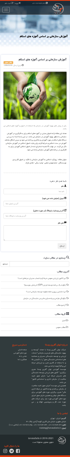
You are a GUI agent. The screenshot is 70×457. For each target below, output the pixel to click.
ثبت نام (8, 3)
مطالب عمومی (61, 327)
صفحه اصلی (22, 349)
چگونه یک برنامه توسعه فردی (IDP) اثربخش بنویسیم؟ (45, 285)
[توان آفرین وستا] (52, 8)
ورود (17, 3)
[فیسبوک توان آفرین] (18, 452)
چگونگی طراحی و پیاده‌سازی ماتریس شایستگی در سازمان (44, 298)
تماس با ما (23, 356)
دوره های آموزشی (20, 353)
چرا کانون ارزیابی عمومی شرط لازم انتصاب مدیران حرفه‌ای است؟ (42, 278)
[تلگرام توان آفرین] (11, 452)
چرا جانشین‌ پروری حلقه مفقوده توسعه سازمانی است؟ (46, 292)
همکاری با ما (22, 359)
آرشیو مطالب (61, 305)
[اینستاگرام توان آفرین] (5, 452)
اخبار (64, 320)
